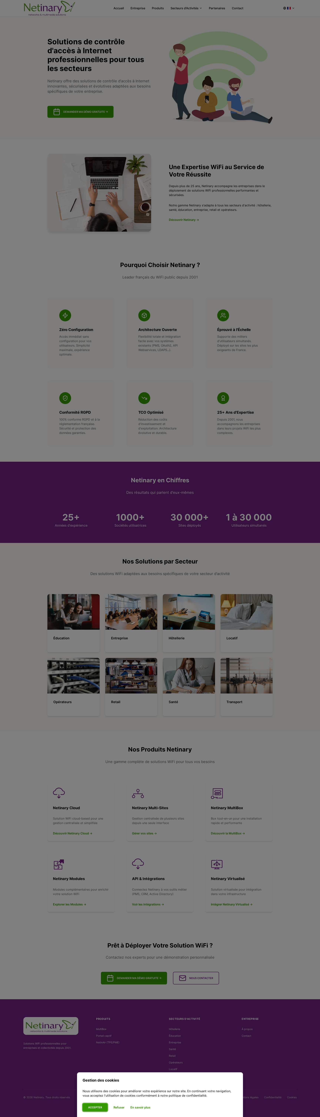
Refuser (119, 1107)
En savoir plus (140, 1107)
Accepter (95, 1107)
